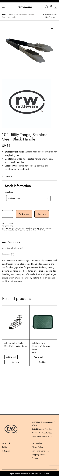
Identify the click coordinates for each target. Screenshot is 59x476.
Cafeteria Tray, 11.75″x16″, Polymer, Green (41, 346)
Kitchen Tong (6, 230)
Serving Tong (16, 230)
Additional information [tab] (13, 248)
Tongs (11, 14)
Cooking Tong (31, 228)
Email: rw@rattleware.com (42, 436)
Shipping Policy (38, 454)
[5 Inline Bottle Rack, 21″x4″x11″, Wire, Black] (16, 322)
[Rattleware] (25, 7)
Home (4, 14)
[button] (51, 28)
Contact (35, 458)
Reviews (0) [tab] (8, 254)
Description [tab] (14, 242)
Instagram (6, 450)
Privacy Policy (37, 447)
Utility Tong (41, 230)
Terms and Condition (40, 450)
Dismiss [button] (46, 474)
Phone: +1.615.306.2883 (42, 432)
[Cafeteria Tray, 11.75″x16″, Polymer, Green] (43, 322)
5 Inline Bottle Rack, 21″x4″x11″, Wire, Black (15, 344)
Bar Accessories (12, 228)
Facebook (6, 443)
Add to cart (24, 213)
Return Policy (37, 443)
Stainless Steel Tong (29, 230)
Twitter (4, 447)
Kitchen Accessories (44, 228)
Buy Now (41, 213)
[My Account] (51, 7)
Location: (9, 192)
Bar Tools (22, 228)
